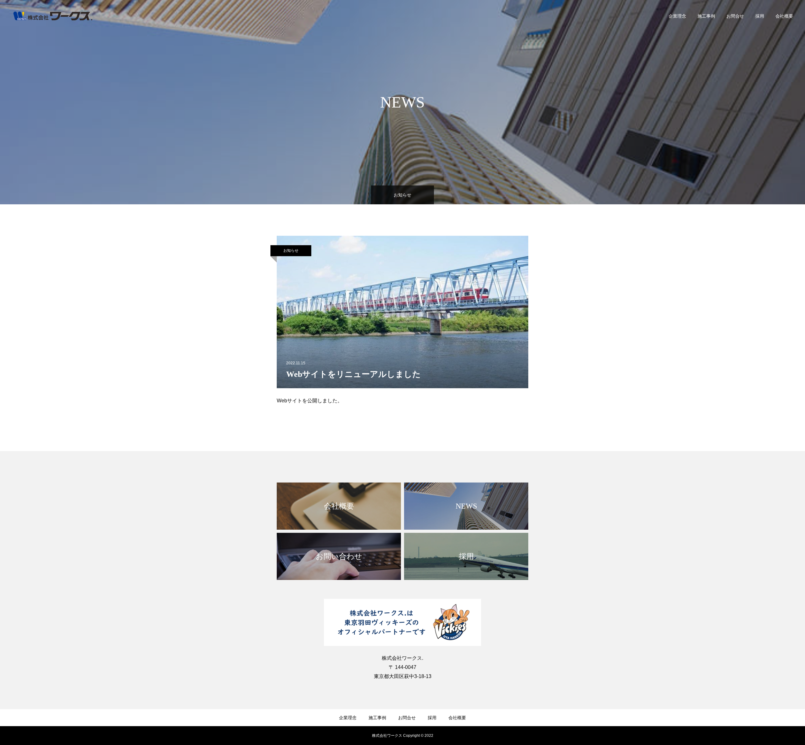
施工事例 (706, 16)
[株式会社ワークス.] (53, 15)
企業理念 (677, 16)
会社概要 (784, 16)
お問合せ (735, 16)
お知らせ (290, 250)
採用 (759, 16)
